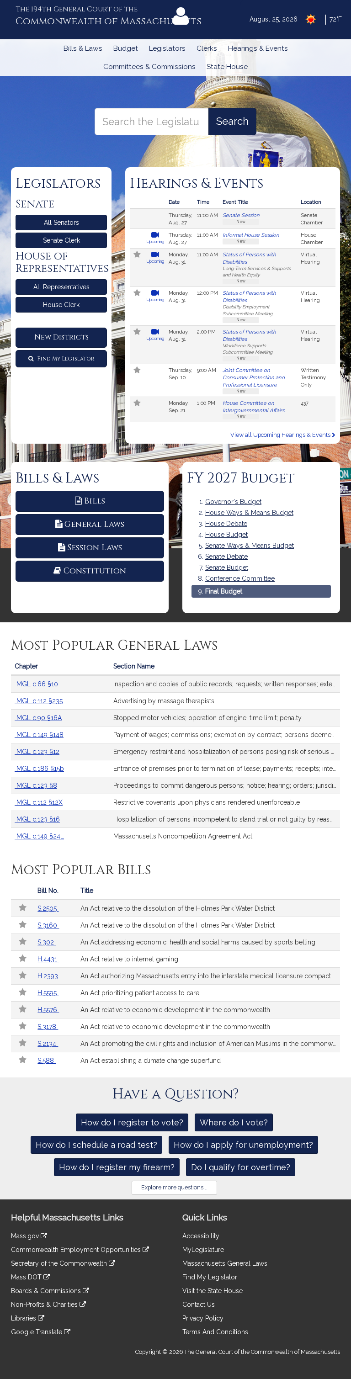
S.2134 (47, 1043)
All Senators (61, 222)
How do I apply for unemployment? (243, 1145)
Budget (125, 48)
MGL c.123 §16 (37, 819)
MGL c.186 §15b (39, 768)
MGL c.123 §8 (36, 785)
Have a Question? (175, 1094)
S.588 (46, 1060)
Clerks (207, 48)
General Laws (94, 524)
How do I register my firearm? (117, 1167)
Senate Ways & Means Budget (249, 545)
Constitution (95, 571)
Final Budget (223, 591)
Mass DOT (27, 1277)
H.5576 (48, 1009)
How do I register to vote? (132, 1122)
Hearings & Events (258, 48)
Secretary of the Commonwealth (60, 1263)
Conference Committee (240, 578)
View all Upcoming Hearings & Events (281, 434)
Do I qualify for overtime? (240, 1167)
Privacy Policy (202, 1318)
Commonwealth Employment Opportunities (77, 1249)
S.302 (46, 942)
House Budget (226, 534)
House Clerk (61, 304)
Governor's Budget (233, 501)
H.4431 (48, 959)
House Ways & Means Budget (249, 512)
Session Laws (94, 547)
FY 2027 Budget (241, 478)
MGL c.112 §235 (39, 701)
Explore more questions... (174, 1187)
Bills (94, 501)
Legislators (167, 48)
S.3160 (48, 925)
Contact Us (198, 1304)
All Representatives (61, 287)
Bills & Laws (83, 48)
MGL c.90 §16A (38, 717)
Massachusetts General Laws (224, 1263)
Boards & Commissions (47, 1290)
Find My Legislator (65, 358)
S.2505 (47, 908)
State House (227, 67)
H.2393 (48, 976)
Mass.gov (26, 1236)
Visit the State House (212, 1290)
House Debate (226, 523)
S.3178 (47, 1026)
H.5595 (47, 993)
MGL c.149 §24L (39, 836)
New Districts (61, 337)
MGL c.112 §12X (39, 802)
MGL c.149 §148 (39, 734)
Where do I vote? (234, 1122)
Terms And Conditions (215, 1332)
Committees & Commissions (149, 67)
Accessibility (200, 1236)
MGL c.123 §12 (37, 751)
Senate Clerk (61, 240)
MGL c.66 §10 (36, 684)
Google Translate (37, 1332)
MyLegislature (203, 1249)
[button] (137, 255)
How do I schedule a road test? (96, 1145)
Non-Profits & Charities (45, 1304)
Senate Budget (226, 567)
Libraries (24, 1318)
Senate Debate (226, 556)
